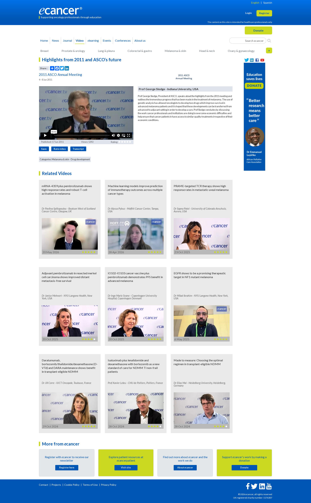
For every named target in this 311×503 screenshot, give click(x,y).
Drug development (80, 159)
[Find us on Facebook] (257, 60)
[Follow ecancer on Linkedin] (262, 486)
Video (80, 40)
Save (44, 148)
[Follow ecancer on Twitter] (254, 486)
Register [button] (264, 13)
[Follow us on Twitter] (246, 60)
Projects (56, 484)
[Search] (269, 40)
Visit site (126, 467)
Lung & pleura (106, 50)
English (255, 2)
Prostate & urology (73, 50)
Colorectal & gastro (140, 50)
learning (93, 40)
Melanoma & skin (175, 50)
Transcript (78, 148)
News (55, 40)
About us (140, 40)
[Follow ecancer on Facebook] (248, 485)
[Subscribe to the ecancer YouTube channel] (269, 485)
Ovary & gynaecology (241, 50)
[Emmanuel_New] (254, 116)
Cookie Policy (71, 484)
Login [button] (248, 12)
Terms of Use (90, 484)
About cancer (185, 467)
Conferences (123, 40)
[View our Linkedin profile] (252, 60)
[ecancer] (61, 10)
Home (44, 40)
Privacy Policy (108, 484)
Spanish (267, 2)
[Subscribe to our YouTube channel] (262, 60)
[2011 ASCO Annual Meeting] (184, 77)
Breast (44, 50)
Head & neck (207, 50)
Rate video (60, 148)
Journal (67, 40)
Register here (66, 467)
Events (107, 40)
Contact (44, 484)
